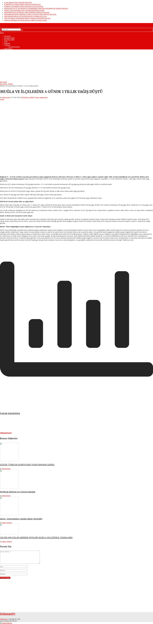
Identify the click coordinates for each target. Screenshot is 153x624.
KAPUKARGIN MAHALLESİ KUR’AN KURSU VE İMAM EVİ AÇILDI (25, 16)
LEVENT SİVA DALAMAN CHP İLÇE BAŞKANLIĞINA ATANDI (24, 10)
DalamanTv (6, 24)
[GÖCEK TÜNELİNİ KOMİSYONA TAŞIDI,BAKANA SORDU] (76, 452)
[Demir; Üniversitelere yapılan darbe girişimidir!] (76, 506)
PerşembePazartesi (14, 47)
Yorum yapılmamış (41, 97)
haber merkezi (7, 523)
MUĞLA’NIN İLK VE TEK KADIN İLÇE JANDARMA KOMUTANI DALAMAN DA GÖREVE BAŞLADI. (36, 8)
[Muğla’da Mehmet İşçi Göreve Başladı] (76, 479)
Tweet (2, 99)
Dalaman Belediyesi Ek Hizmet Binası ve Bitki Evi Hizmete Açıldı (25, 20)
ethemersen (6, 97)
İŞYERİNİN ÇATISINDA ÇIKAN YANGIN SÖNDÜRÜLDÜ (22, 4)
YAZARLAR (7, 45)
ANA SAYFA (7, 36)
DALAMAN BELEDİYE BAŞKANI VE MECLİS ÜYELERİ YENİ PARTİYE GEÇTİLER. (30, 14)
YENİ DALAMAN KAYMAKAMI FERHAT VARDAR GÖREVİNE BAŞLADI (27, 18)
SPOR (5, 41)
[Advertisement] (76, 65)
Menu (2, 33)
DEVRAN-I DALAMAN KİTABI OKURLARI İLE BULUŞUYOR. (23, 6)
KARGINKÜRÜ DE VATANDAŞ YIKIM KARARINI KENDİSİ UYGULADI (26, 12)
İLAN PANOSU (8, 48)
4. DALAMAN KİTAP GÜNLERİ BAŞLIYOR (18, 2)
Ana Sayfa (3, 82)
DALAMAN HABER (9, 38)
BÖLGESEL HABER (9, 40)
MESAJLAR (7, 43)
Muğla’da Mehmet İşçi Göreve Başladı (17, 492)
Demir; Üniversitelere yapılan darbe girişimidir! (21, 519)
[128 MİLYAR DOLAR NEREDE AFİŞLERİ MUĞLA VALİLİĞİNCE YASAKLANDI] (76, 529)
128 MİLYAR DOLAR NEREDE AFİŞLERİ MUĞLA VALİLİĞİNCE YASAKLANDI (36, 537)
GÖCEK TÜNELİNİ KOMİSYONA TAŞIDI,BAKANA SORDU (27, 464)
